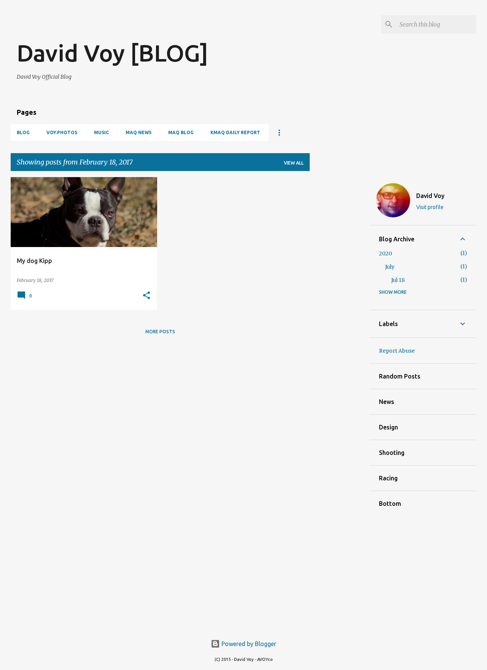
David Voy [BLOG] (112, 53)
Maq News (138, 132)
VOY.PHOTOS (61, 132)
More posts (160, 331)
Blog (23, 132)
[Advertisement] (106, 26)
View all (294, 162)
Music (101, 132)
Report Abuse (397, 350)
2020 (385, 253)
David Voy (430, 195)
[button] (146, 296)
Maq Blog (181, 132)
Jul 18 (398, 280)
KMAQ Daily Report (235, 132)
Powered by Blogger (248, 643)
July (390, 266)
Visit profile (430, 207)
